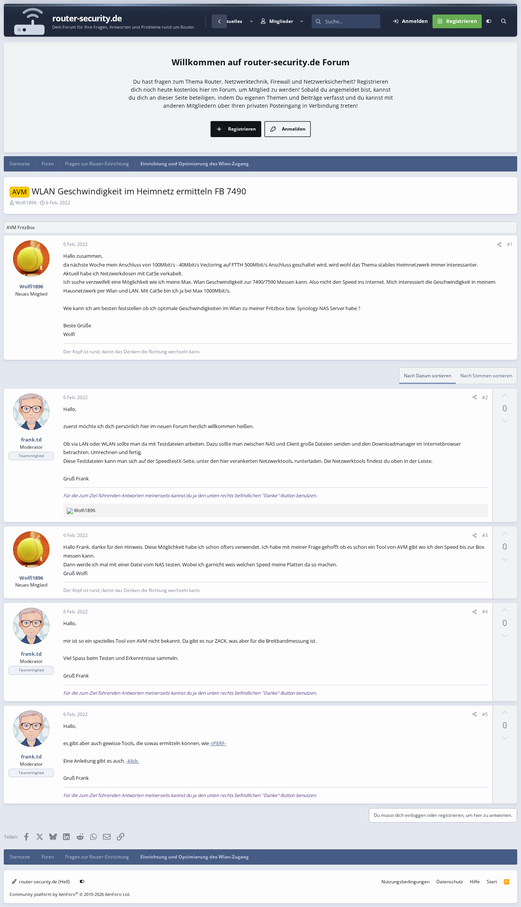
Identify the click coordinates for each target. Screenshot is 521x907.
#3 (485, 535)
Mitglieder (281, 21)
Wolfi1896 (26, 202)
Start (492, 881)
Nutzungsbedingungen (405, 881)
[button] (251, 21)
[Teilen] (499, 244)
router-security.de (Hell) (44, 881)
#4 (485, 611)
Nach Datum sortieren (427, 375)
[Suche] (503, 21)
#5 (485, 714)
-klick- (132, 760)
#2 (485, 397)
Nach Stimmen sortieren (486, 375)
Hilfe (475, 881)
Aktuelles (231, 21)
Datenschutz (449, 881)
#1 (510, 244)
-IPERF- (218, 743)
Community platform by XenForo (70, 894)
